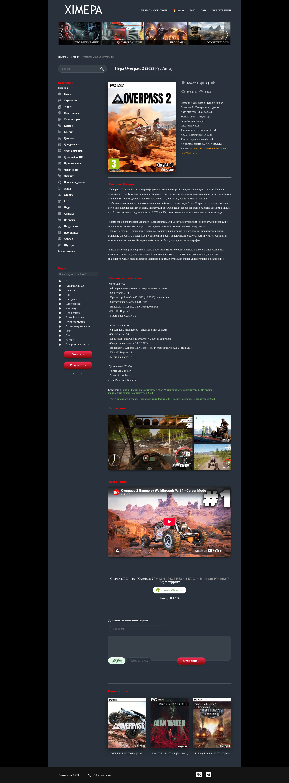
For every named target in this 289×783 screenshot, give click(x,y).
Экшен (68, 106)
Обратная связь (102, 775)
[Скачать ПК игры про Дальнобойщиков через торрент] (80, 33)
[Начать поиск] (102, 69)
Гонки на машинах (142, 389)
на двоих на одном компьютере (127, 393)
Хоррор (68, 238)
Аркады (69, 213)
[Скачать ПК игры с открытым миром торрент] (166, 33)
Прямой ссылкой (154, 10)
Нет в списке (73, 312)
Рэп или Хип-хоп (75, 285)
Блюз (68, 330)
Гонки (75, 56)
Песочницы (71, 232)
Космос (68, 125)
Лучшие (69, 176)
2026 (204, 10)
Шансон (70, 290)
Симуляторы (72, 119)
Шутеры (69, 245)
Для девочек (71, 144)
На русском (71, 226)
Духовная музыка (75, 321)
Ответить (78, 354)
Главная (63, 87)
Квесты (68, 131)
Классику (71, 308)
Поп (68, 294)
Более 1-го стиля (75, 317)
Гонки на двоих (182, 399)
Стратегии (70, 100)
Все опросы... (78, 373)
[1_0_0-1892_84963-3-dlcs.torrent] (169, 590)
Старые (68, 194)
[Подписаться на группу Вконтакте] (199, 775)
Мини (67, 188)
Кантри (70, 339)
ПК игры (63, 56)
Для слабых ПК (73, 157)
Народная (71, 299)
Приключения (72, 163)
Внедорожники (148, 399)
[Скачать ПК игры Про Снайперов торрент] (209, 33)
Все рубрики (221, 10)
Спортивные (71, 113)
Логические (71, 169)
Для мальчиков (73, 150)
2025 (192, 10)
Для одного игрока (126, 399)
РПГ (66, 201)
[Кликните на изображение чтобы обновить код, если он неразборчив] (116, 660)
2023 (150, 393)
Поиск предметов (74, 182)
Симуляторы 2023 (204, 399)
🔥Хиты (178, 10)
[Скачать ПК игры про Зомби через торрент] (123, 33)
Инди (67, 207)
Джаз (68, 335)
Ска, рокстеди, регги (77, 344)
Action (159, 389)
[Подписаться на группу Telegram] (208, 775)
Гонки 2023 (164, 399)
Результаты (78, 365)
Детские (69, 138)
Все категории (66, 251)
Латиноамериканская (78, 326)
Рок (68, 281)
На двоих (69, 220)
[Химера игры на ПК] (83, 9)
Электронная (73, 303)
